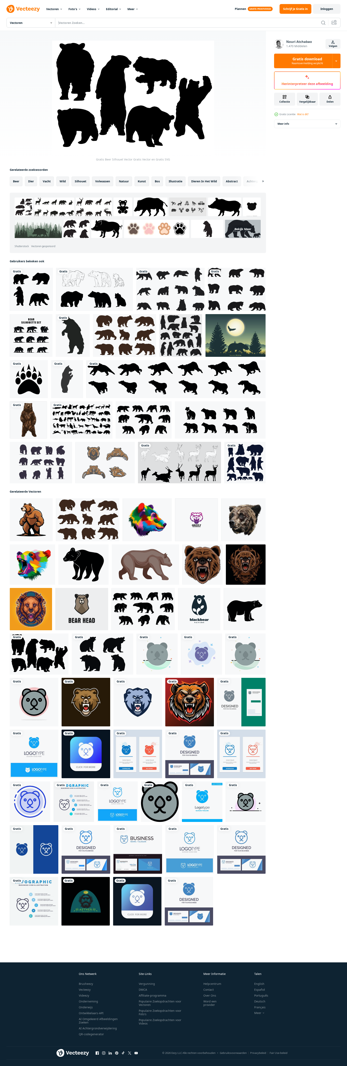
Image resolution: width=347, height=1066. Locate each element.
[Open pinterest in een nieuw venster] (116, 1053)
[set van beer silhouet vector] (31, 289)
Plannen (240, 9)
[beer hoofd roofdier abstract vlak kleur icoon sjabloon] (157, 654)
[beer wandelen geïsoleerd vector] (145, 564)
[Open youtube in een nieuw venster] (136, 1053)
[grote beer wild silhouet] (73, 335)
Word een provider (210, 1003)
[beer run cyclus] (176, 379)
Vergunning (147, 984)
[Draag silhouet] (94, 289)
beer (16, 181)
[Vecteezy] (23, 9)
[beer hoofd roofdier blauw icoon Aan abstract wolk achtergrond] (201, 654)
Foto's (72, 9)
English (259, 984)
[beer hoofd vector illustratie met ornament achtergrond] (246, 564)
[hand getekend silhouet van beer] (144, 420)
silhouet (80, 181)
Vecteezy (85, 990)
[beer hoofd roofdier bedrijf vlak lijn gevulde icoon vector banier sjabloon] (246, 801)
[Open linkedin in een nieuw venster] (110, 1053)
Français (260, 1007)
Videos (91, 9)
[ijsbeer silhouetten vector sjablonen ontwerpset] (180, 335)
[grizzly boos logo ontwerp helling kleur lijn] (196, 519)
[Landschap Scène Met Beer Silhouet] (235, 335)
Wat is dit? (303, 114)
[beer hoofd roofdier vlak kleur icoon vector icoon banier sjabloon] (160, 801)
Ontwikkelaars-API (91, 1013)
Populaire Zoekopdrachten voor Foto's (160, 1012)
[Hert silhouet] (179, 462)
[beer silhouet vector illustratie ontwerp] (41, 462)
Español (259, 990)
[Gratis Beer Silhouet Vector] (39, 654)
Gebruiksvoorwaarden (233, 1053)
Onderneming (88, 1001)
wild (63, 181)
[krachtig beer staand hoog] (31, 519)
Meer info (283, 123)
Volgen (333, 46)
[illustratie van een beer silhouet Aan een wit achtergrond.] (83, 564)
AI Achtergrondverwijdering (98, 1028)
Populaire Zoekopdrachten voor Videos (160, 1021)
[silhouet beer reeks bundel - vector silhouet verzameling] (237, 289)
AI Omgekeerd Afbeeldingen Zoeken (98, 1020)
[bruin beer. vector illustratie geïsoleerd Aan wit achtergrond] (28, 420)
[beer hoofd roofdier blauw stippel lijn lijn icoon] (30, 801)
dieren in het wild (204, 181)
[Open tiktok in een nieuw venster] (123, 1053)
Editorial (112, 9)
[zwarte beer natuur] (199, 609)
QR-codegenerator (91, 1034)
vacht (47, 181)
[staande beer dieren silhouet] (67, 379)
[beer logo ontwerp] (85, 901)
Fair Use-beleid (278, 1053)
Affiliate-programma (152, 995)
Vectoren (52, 9)
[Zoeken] (323, 22)
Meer (131, 9)
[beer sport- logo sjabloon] (137, 702)
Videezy (84, 995)
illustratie (175, 181)
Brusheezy (86, 984)
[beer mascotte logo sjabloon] (86, 702)
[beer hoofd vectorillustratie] (202, 564)
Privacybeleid (258, 1053)
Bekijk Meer (243, 229)
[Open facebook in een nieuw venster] (97, 1053)
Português (261, 995)
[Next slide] (259, 181)
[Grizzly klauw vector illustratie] (29, 379)
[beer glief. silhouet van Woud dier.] (245, 609)
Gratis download (307, 61)
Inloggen (326, 9)
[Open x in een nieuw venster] (129, 1053)
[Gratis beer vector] (105, 462)
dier (31, 181)
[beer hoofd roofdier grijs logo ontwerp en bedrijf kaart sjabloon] (241, 702)
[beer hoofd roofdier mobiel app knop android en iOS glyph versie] (86, 754)
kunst (142, 181)
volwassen (102, 181)
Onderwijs (86, 1007)
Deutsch (259, 1001)
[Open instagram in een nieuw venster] (103, 1053)
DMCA (143, 990)
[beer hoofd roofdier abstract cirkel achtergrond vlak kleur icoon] (34, 702)
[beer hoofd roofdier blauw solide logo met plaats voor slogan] (34, 754)
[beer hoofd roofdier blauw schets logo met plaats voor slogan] (117, 801)
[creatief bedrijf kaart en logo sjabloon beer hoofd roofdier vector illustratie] (189, 754)
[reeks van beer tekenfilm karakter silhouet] (245, 462)
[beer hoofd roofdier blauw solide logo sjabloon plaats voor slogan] (202, 801)
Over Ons (209, 995)
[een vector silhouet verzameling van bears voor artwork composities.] (170, 289)
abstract (232, 181)
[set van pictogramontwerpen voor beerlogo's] (31, 335)
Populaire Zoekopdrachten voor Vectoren (160, 1003)
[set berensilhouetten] (124, 335)
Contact (208, 990)
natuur (124, 181)
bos (157, 181)
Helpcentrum (212, 984)
